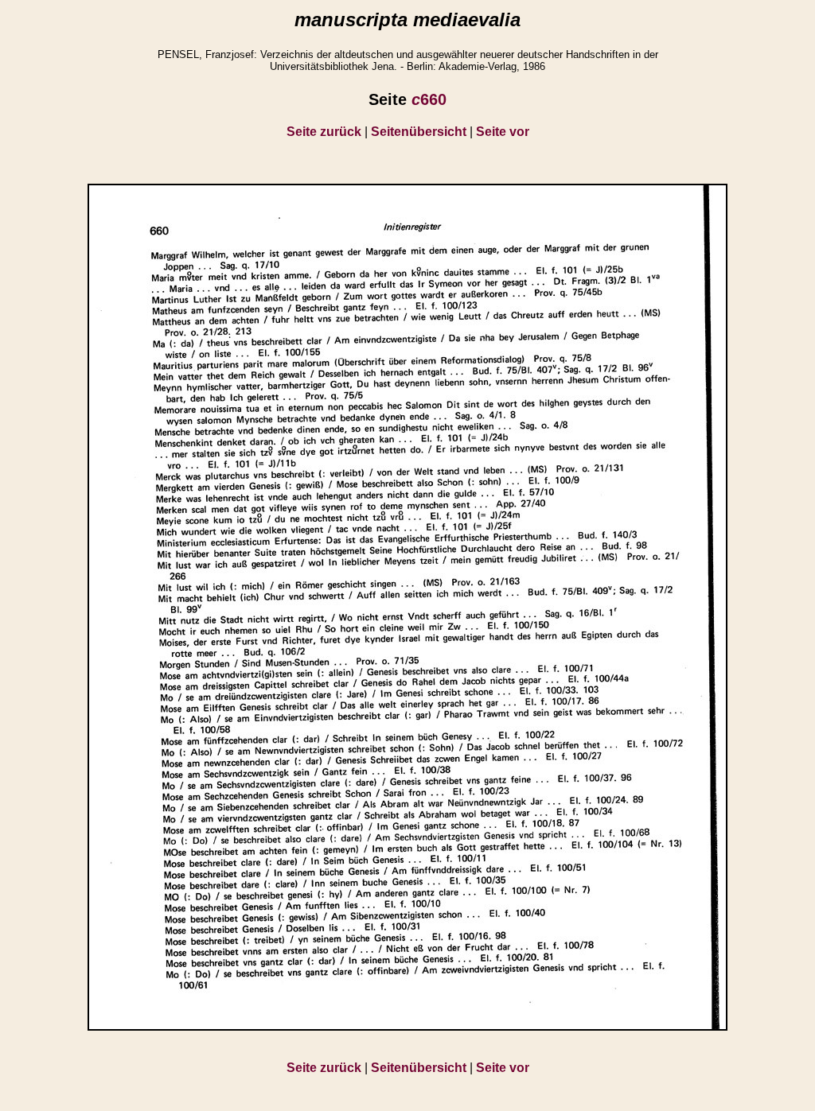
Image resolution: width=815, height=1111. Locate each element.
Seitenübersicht (418, 131)
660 (428, 99)
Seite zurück (324, 131)
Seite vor (502, 131)
